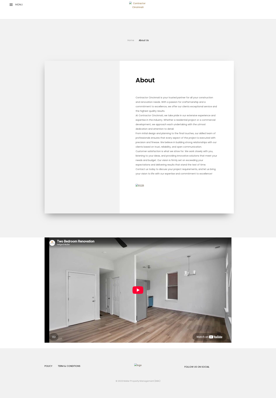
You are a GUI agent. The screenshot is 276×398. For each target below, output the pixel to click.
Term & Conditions (69, 366)
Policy (48, 366)
